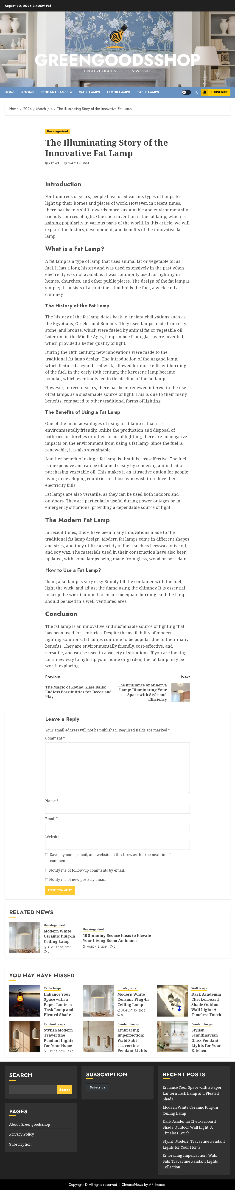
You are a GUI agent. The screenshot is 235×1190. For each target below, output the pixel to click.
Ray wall (55, 163)
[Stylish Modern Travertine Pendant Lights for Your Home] (24, 1036)
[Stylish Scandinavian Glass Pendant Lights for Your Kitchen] (172, 1036)
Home (9, 92)
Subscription (20, 1144)
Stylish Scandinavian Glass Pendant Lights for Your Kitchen (206, 1040)
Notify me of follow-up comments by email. (87, 870)
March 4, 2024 (78, 163)
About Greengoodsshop (29, 1124)
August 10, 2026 (60, 947)
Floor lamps (118, 92)
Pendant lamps (55, 92)
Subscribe (219, 92)
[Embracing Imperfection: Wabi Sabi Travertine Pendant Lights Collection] (98, 1036)
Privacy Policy (21, 1134)
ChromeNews (132, 1184)
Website (52, 836)
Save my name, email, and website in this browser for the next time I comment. (110, 857)
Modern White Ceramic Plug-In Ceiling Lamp (59, 936)
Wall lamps (89, 92)
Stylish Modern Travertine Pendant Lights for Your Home (58, 1038)
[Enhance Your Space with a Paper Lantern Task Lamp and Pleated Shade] (24, 1001)
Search (20, 1075)
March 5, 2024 (97, 947)
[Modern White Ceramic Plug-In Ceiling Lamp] (24, 937)
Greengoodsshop (117, 60)
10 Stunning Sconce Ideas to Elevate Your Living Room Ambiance (117, 938)
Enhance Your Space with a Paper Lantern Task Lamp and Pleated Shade (58, 1004)
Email (51, 818)
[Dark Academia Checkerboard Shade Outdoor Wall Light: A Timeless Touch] (172, 1001)
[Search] (196, 92)
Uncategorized (57, 131)
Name (52, 800)
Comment (55, 738)
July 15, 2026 (57, 1052)
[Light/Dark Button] (186, 92)
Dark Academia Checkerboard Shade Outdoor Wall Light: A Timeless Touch (206, 1004)
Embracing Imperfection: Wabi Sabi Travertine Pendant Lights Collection (132, 1043)
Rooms (27, 92)
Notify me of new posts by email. (77, 879)
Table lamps (148, 92)
